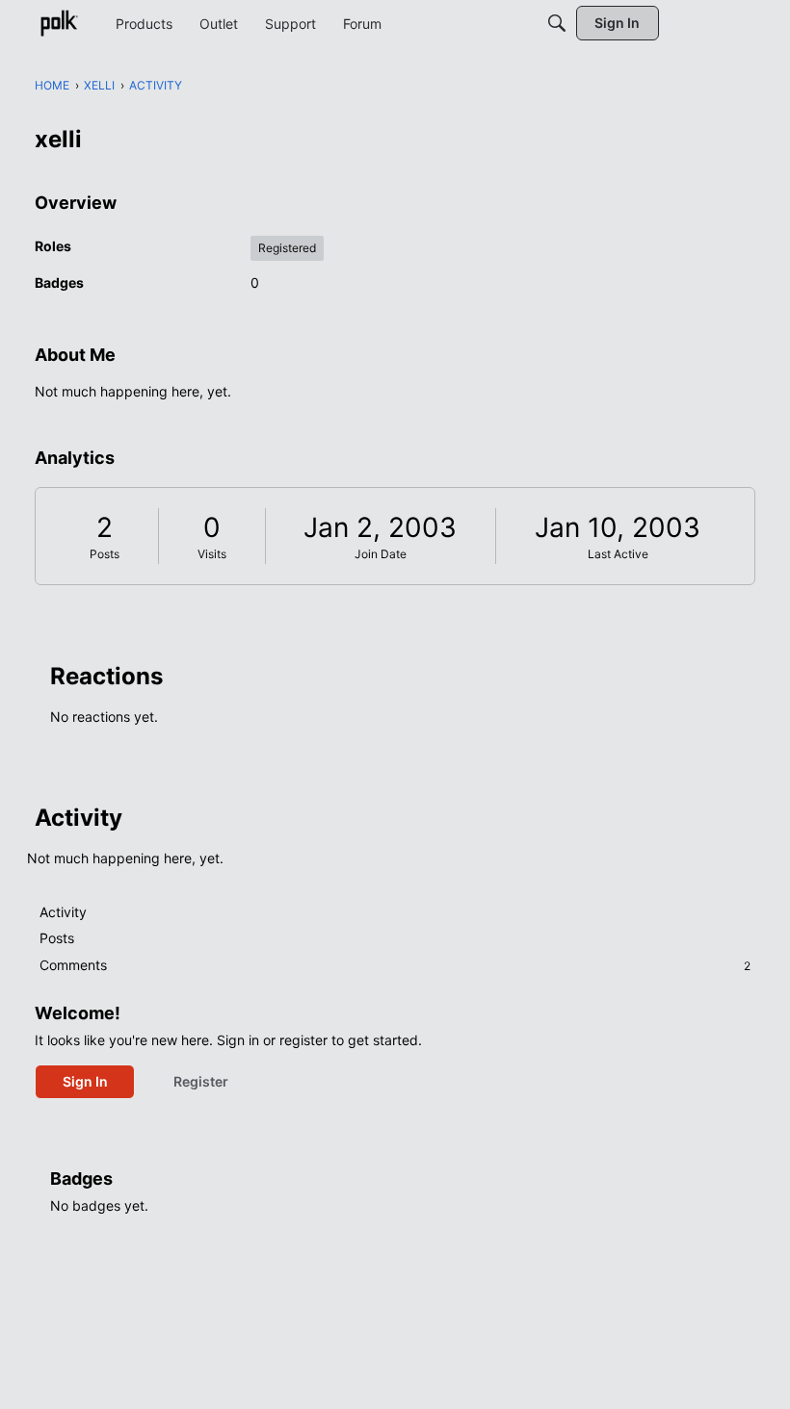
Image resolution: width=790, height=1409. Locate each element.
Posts (104, 554)
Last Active (618, 554)
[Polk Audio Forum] (59, 23)
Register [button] (200, 1081)
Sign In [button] (85, 1081)
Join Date (381, 554)
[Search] (557, 23)
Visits (212, 554)
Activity (63, 912)
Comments (395, 965)
